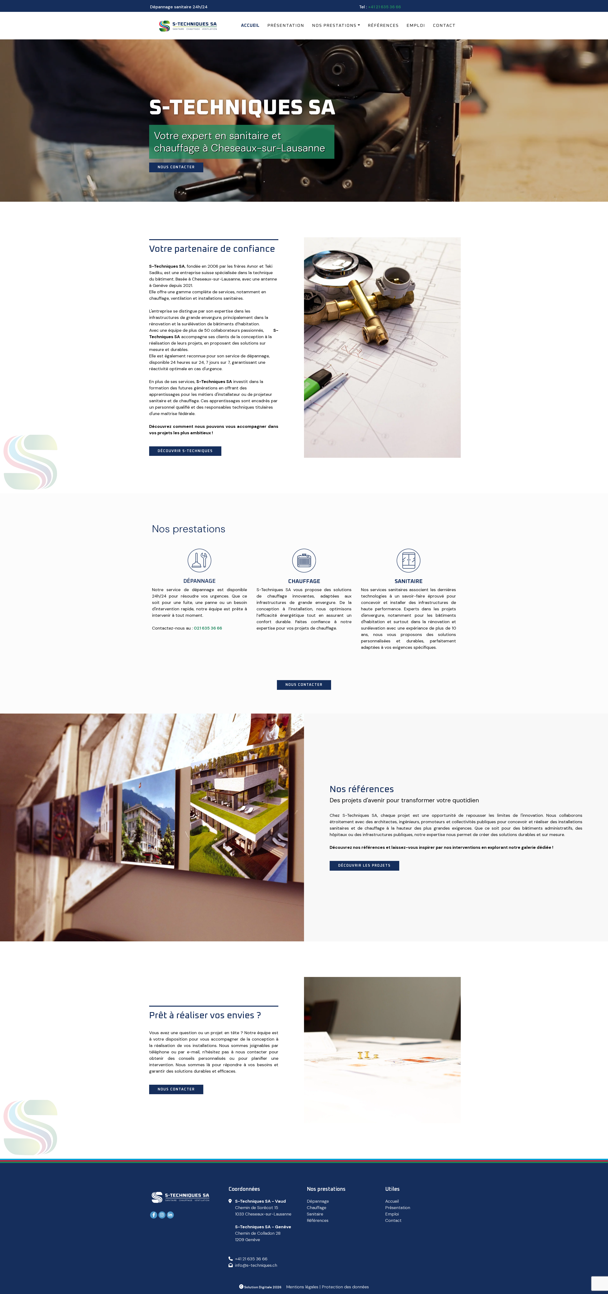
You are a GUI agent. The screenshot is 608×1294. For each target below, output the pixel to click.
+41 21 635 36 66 (384, 7)
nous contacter (304, 685)
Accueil (250, 25)
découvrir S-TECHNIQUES (185, 451)
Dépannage (318, 1201)
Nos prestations (334, 25)
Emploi (416, 25)
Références (383, 25)
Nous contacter (176, 167)
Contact (444, 25)
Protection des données (345, 1287)
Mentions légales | (303, 1287)
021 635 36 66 (208, 628)
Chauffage (316, 1207)
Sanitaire (315, 1214)
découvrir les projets (364, 865)
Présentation (285, 25)
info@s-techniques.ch (256, 1265)
